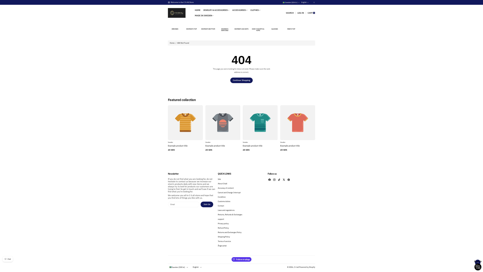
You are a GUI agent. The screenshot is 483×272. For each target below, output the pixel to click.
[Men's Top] (291, 24)
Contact (221, 206)
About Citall (222, 183)
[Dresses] (175, 24)
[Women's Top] (191, 24)
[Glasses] (275, 24)
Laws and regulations (226, 210)
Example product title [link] (178, 145)
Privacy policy (223, 223)
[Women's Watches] (225, 24)
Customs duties (224, 201)
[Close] (314, 2)
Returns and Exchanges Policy (230, 232)
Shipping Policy (224, 237)
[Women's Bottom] (208, 24)
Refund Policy (223, 228)
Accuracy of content (226, 188)
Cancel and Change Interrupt (229, 192)
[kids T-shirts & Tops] (258, 24)
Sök (219, 179)
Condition (222, 197)
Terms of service (224, 241)
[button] (290, 13)
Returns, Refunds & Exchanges (230, 214)
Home (172, 43)
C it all (296, 267)
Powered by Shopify (307, 267)
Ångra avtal (222, 246)
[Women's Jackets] (241, 24)
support (221, 219)
